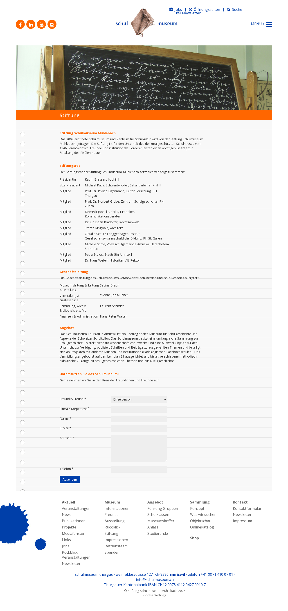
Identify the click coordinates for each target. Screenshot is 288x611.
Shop (194, 537)
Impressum (242, 520)
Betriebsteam (116, 546)
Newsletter (191, 13)
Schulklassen (158, 514)
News (66, 514)
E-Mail (65, 428)
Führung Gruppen (162, 508)
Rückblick (112, 527)
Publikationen (74, 520)
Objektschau (200, 520)
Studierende (157, 533)
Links (66, 539)
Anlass (152, 527)
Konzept (197, 508)
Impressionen (116, 539)
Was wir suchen (203, 514)
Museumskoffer (160, 520)
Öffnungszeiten (207, 9)
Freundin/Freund (73, 399)
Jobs (178, 9)
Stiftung (111, 533)
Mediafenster (73, 533)
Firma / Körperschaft (75, 409)
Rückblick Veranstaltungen (76, 555)
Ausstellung (115, 520)
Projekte (69, 527)
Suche (237, 9)
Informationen (117, 508)
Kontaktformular (247, 508)
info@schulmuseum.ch (155, 579)
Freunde (112, 514)
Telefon (67, 469)
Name (65, 418)
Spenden (112, 552)
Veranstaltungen (76, 508)
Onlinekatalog (202, 527)
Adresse (67, 438)
